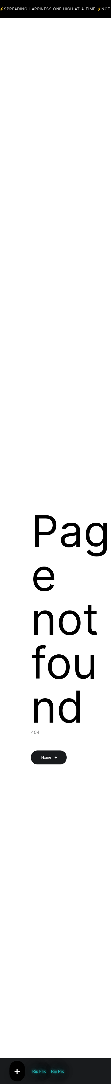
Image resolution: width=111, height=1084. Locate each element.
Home (46, 757)
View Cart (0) (66, 31)
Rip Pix (57, 1071)
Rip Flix (39, 1071)
